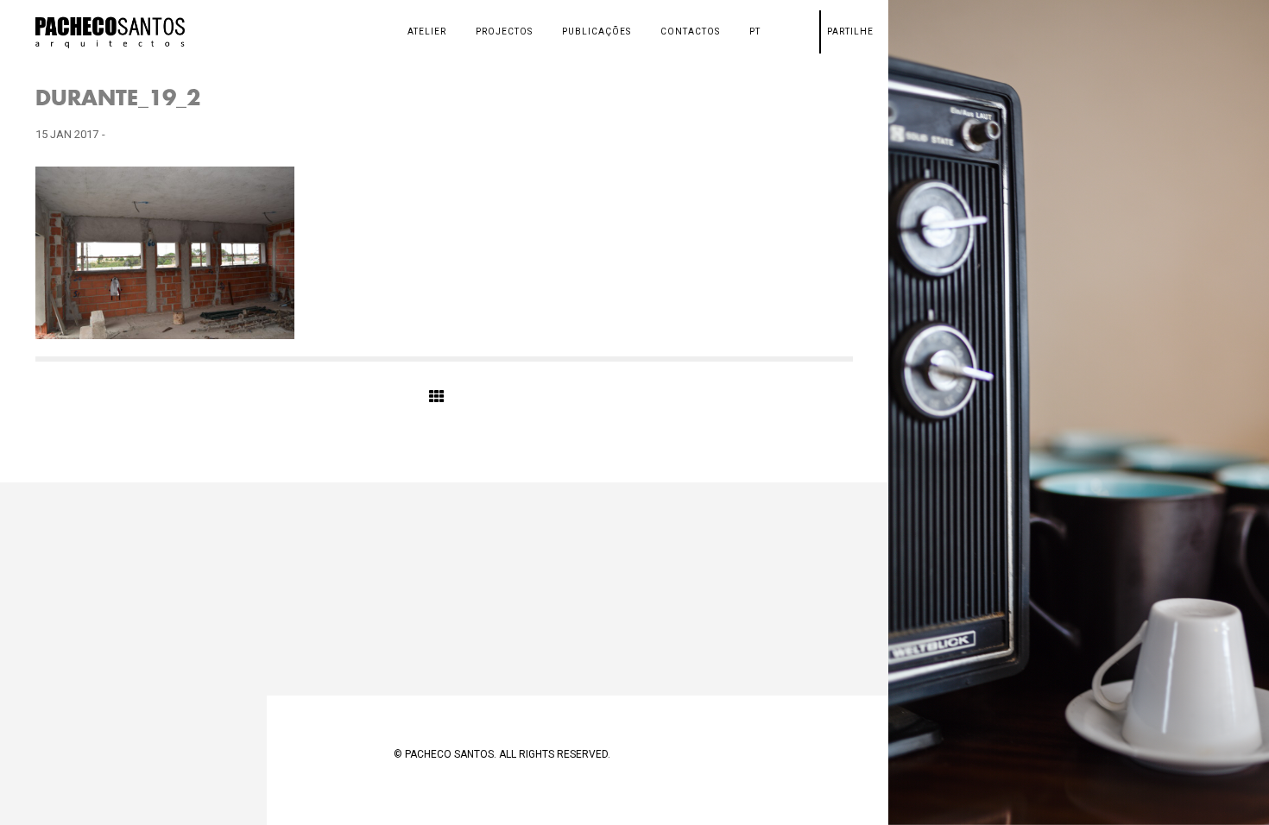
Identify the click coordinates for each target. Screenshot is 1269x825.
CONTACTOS (690, 31)
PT (755, 31)
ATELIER (426, 31)
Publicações (596, 31)
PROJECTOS (504, 31)
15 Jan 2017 (66, 134)
